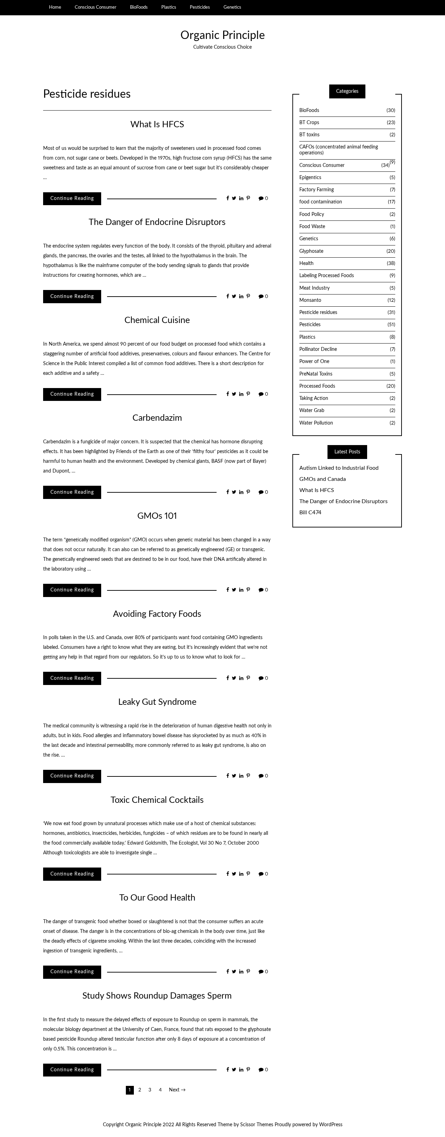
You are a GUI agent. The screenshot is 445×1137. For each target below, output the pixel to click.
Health (347, 263)
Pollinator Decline (347, 349)
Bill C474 (310, 512)
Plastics (168, 7)
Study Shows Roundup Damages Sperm (157, 996)
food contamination (347, 202)
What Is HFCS (157, 124)
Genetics (232, 7)
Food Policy (347, 214)
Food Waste (347, 226)
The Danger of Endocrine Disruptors (157, 222)
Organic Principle (222, 35)
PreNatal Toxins (347, 374)
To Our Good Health (157, 898)
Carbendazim (157, 418)
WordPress (330, 1124)
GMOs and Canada (322, 479)
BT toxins (347, 134)
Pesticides (200, 7)
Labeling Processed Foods (347, 275)
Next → (177, 1090)
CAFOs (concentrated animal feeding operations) (338, 150)
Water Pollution (347, 423)
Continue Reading (72, 198)
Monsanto (347, 300)
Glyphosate (347, 251)
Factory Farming (347, 189)
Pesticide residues (347, 312)
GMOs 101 (157, 516)
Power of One (347, 361)
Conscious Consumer (95, 7)
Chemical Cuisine (157, 320)
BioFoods (139, 7)
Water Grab (347, 410)
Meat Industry (347, 288)
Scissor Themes (256, 1124)
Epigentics (347, 177)
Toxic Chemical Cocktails (157, 800)
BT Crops (347, 122)
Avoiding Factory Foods (157, 614)
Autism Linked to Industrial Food (339, 468)
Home (55, 7)
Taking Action (347, 398)
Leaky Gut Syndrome (157, 702)
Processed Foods (347, 386)
